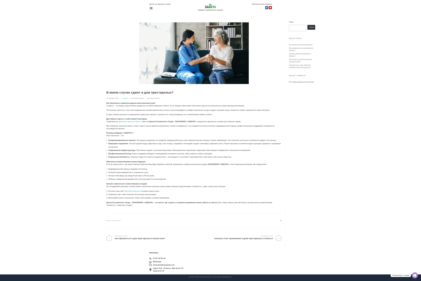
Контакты (153, 253)
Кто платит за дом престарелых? (301, 44)
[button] (151, 8)
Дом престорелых (153, 98)
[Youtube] (270, 7)
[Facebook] (266, 7)
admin (126, 98)
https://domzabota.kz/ (132, 191)
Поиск (291, 22)
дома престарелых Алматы (130, 121)
